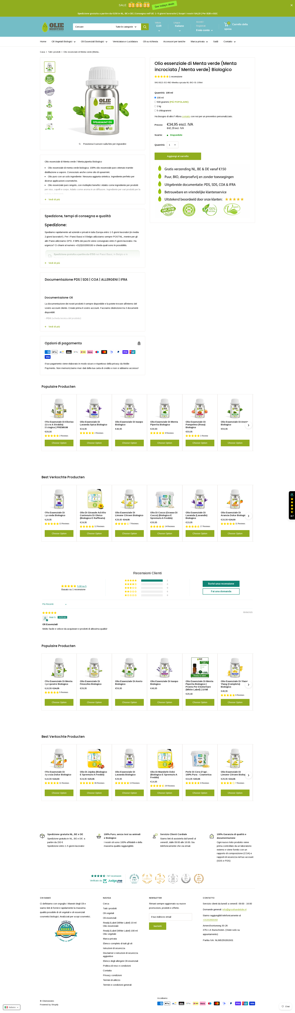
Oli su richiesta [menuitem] (150, 41)
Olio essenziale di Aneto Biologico (234, 423)
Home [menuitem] (43, 41)
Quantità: (160, 144)
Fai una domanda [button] (221, 591)
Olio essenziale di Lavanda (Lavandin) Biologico (196, 515)
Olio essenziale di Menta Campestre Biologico (58, 682)
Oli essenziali (109, 918)
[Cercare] (145, 26)
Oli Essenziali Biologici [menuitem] (92, 41)
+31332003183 (210, 919)
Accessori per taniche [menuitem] (174, 41)
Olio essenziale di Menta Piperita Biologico (164, 423)
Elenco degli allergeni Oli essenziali (120, 961)
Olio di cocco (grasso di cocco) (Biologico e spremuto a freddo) (163, 515)
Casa (42, 52)
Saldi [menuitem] (215, 41)
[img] (49, 612)
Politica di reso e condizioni (117, 965)
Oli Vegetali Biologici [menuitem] (62, 41)
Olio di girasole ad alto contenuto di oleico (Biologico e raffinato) (93, 515)
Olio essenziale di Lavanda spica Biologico (93, 423)
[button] (162, 76)
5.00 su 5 (82, 586)
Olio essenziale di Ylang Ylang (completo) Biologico (234, 684)
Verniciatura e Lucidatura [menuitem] (125, 41)
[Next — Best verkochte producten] (248, 516)
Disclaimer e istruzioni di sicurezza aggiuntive (120, 954)
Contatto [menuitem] (228, 41)
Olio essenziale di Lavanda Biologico (55, 514)
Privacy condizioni (112, 975)
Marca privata (110, 938)
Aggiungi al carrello (178, 156)
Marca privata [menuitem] (198, 41)
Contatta (107, 970)
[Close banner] (291, 5)
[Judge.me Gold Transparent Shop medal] (160, 879)
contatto (186, 116)
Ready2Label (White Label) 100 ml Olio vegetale (120, 932)
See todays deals (164, 5)
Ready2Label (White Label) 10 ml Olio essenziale (119, 924)
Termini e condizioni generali (117, 984)
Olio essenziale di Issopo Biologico (129, 423)
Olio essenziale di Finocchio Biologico (90, 682)
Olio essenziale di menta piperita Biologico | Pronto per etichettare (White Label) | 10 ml (199, 685)
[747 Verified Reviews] (66, 943)
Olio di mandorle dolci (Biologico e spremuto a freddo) (163, 774)
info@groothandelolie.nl (234, 909)
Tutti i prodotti (54, 52)
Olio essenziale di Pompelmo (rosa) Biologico (196, 424)
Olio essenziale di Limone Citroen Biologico (129, 514)
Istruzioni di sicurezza (114, 948)
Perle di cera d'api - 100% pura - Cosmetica (198, 773)
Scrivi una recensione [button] (221, 583)
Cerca (106, 903)
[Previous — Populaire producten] (46, 425)
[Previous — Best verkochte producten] (46, 516)
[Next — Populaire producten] (248, 425)
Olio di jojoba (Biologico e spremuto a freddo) (93, 773)
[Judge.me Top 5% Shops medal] (186, 879)
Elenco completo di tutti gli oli (117, 943)
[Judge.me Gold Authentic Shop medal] (147, 879)
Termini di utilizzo (111, 980)
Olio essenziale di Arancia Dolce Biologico (234, 514)
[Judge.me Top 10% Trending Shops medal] (199, 879)
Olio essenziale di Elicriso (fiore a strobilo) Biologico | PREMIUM (59, 424)
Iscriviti (158, 926)
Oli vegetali (108, 913)
